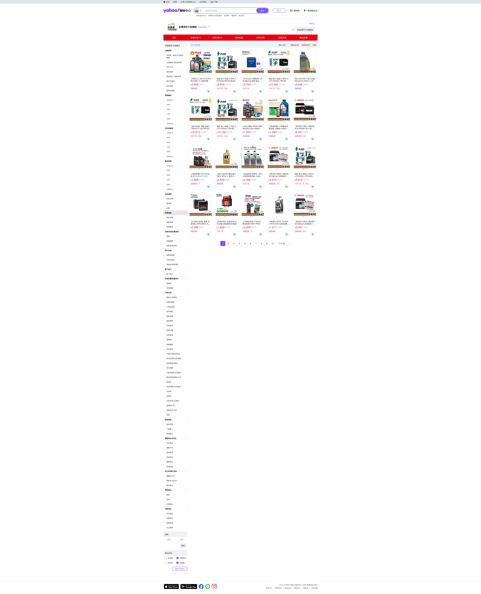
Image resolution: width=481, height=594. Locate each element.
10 (272, 243)
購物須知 (288, 588)
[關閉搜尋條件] (200, 10)
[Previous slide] (191, 62)
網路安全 (297, 588)
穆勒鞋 (234, 15)
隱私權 (305, 588)
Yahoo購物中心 (177, 11)
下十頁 (282, 243)
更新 (315, 585)
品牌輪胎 (239, 37)
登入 (279, 10)
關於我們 (278, 588)
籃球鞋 (226, 15)
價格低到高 (295, 45)
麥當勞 (241, 15)
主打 (174, 37)
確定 (183, 545)
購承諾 (312, 23)
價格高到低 (306, 45)
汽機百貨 (282, 37)
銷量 (314, 45)
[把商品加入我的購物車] (208, 91)
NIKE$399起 (201, 15)
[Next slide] (210, 62)
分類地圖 (314, 588)
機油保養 (304, 37)
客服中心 (269, 588)
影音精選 (261, 37)
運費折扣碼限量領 (215, 15)
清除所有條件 (180, 569)
